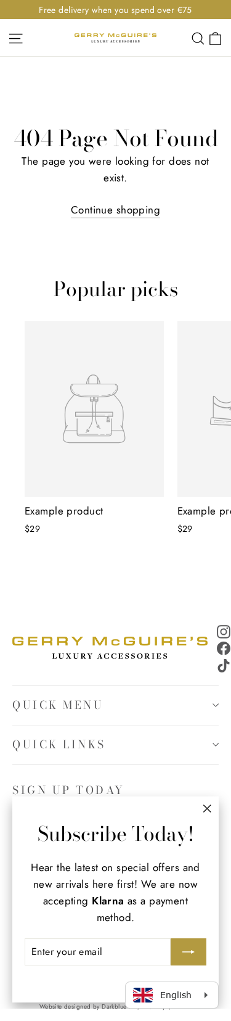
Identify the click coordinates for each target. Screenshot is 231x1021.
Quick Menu (57, 705)
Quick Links (59, 744)
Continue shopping (115, 209)
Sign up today (68, 790)
